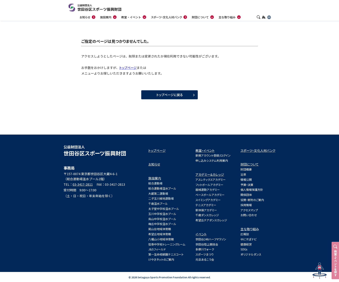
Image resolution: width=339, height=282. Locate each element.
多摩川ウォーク (204, 249)
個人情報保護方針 (251, 189)
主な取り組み (249, 229)
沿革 (243, 174)
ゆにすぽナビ (248, 239)
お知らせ (154, 164)
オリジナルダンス (250, 254)
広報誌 (244, 234)
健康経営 (246, 244)
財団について (249, 164)
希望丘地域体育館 (159, 234)
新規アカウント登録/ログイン (212, 155)
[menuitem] (133, 16)
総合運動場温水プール (162, 188)
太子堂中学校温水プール (163, 209)
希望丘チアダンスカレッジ (211, 220)
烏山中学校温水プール (162, 219)
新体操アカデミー (206, 210)
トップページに (169, 94)
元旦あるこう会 (204, 259)
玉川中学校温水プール (162, 214)
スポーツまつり (204, 254)
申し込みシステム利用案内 (211, 160)
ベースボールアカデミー (210, 195)
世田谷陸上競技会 (206, 244)
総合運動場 (155, 183)
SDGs (243, 249)
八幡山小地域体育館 (161, 239)
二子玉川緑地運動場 (161, 198)
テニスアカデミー (205, 205)
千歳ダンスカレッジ (207, 215)
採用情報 (246, 205)
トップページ (128, 67)
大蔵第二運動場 (158, 193)
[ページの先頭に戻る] (319, 271)
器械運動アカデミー (207, 189)
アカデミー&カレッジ (209, 174)
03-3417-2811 (83, 184)
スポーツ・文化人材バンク (257, 150)
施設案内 (154, 178)
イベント (201, 234)
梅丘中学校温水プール (162, 224)
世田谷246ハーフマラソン (210, 239)
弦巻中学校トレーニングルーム (166, 244)
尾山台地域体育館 (159, 229)
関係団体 (246, 195)
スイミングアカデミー (208, 200)
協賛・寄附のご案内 (252, 200)
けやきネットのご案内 (161, 259)
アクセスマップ (249, 210)
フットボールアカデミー (209, 185)
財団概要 (246, 169)
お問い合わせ (248, 215)
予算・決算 (246, 185)
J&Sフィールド (157, 249)
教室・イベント (205, 150)
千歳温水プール (158, 203)
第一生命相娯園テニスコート (165, 254)
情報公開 (246, 179)
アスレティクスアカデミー (210, 179)
